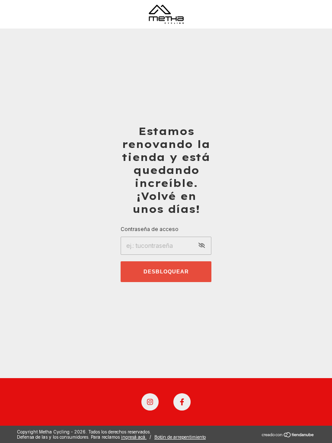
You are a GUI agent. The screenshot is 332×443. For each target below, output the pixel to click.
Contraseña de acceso (150, 229)
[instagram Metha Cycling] (150, 402)
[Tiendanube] (288, 435)
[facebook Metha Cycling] (182, 402)
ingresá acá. (134, 437)
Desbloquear (166, 272)
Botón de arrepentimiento (180, 437)
